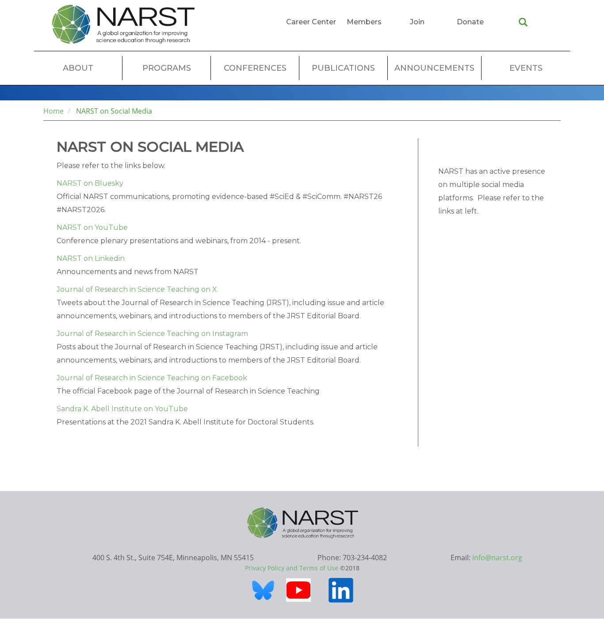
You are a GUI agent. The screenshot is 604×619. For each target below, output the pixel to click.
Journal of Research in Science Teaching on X (137, 289)
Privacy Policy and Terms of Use (291, 568)
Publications (343, 68)
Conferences (255, 68)
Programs (166, 68)
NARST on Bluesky (90, 183)
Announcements (434, 68)
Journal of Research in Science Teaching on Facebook (152, 378)
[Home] (123, 24)
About (78, 68)
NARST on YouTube (92, 227)
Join (417, 22)
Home (53, 111)
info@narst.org (497, 557)
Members (364, 22)
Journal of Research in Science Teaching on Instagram (152, 333)
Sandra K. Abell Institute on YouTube (122, 409)
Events (526, 68)
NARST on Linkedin (91, 258)
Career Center (311, 22)
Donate (470, 22)
